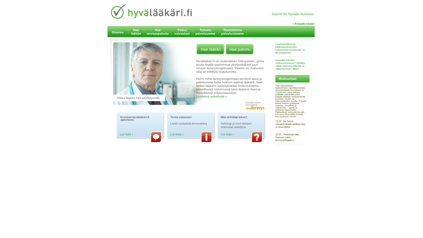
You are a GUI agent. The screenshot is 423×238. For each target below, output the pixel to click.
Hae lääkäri (211, 49)
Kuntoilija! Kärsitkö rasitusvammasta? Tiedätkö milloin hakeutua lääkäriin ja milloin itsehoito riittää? (290, 64)
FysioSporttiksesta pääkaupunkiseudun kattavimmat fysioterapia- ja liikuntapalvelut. (290, 48)
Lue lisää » (126, 134)
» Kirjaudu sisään (303, 23)
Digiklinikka (280, 92)
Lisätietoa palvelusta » (211, 96)
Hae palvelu (240, 49)
